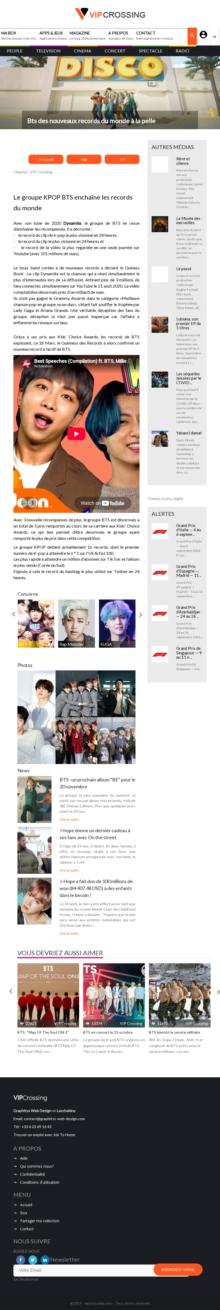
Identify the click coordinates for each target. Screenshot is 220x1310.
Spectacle (150, 50)
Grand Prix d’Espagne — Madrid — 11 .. (188, 571)
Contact (27, 1228)
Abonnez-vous (178, 1269)
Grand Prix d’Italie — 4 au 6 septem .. (188, 530)
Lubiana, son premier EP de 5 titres (188, 323)
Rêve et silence (183, 161)
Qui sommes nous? (37, 1166)
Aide (24, 1158)
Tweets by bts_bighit (165, 498)
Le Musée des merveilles (188, 220)
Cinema (82, 50)
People (15, 50)
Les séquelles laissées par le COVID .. (188, 378)
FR (215, 37)
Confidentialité (32, 1174)
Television (48, 50)
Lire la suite (69, 819)
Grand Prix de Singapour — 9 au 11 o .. (189, 652)
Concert (115, 50)
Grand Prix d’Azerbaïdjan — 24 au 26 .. (188, 611)
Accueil (26, 1204)
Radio (182, 50)
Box (23, 1212)
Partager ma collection (40, 1220)
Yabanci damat (189, 432)
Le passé (184, 268)
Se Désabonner (26, 1279)
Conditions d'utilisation (39, 1182)
